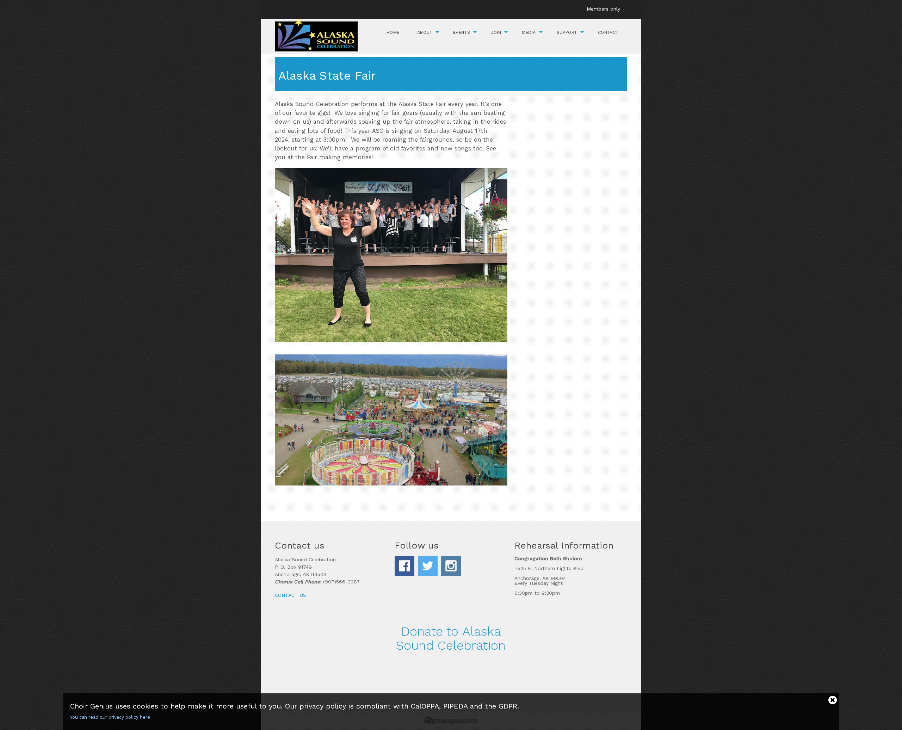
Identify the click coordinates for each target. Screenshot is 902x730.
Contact (608, 32)
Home (393, 32)
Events (461, 32)
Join (496, 32)
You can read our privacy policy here (110, 717)
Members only (603, 9)
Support (567, 32)
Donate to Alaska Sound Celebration (451, 638)
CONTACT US (290, 595)
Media (529, 32)
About (424, 32)
